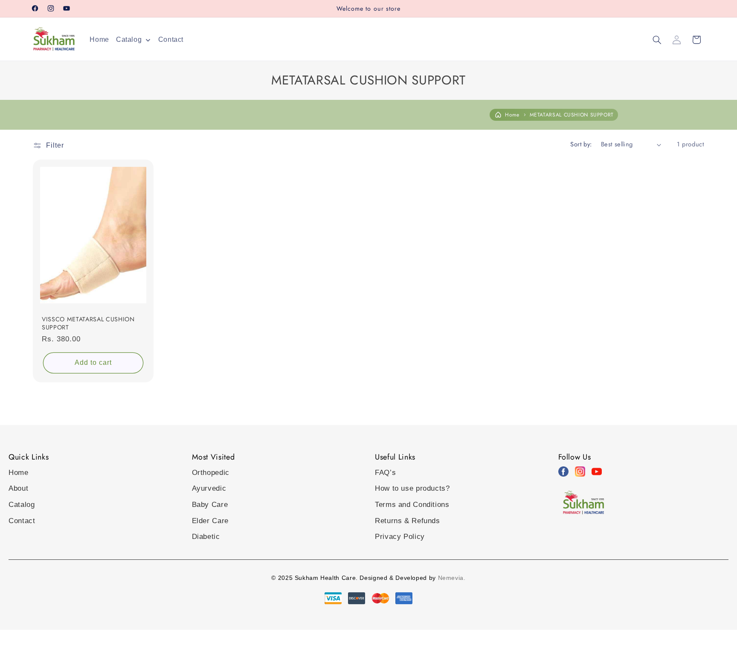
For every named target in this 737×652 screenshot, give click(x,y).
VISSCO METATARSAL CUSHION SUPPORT (88, 323)
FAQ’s (385, 473)
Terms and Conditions (412, 505)
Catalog (22, 505)
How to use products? (412, 488)
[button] (657, 39)
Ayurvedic (209, 488)
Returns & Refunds (407, 521)
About (18, 488)
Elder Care (210, 521)
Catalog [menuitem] (129, 39)
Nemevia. (452, 577)
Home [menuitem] (99, 39)
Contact (22, 521)
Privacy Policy (400, 537)
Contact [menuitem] (170, 39)
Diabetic (206, 537)
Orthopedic (210, 473)
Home (512, 115)
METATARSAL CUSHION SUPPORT (572, 115)
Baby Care (210, 505)
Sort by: (581, 144)
